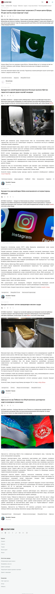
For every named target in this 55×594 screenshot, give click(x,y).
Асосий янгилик (7, 77)
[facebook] (12, 533)
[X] (13, 16)
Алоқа (2, 583)
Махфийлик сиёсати (6, 564)
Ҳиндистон (40, 179)
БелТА (51, 103)
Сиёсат (3, 544)
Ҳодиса (25, 5)
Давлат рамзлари (5, 566)
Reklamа (3, 586)
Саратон (48, 179)
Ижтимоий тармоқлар (28, 292)
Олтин (13, 387)
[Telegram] (7, 16)
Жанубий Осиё (25, 77)
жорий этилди (45, 287)
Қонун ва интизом (33, 5)
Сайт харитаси (5, 581)
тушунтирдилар (5, 173)
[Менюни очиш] (52, 2)
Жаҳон (2, 552)
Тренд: (2, 5)
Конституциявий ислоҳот (45, 5)
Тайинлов (20, 5)
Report (29, 315)
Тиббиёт (27, 179)
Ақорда (15, 5)
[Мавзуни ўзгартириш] (48, 2)
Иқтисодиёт (17, 514)
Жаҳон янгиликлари (23, 387)
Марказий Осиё (6, 514)
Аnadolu (51, 204)
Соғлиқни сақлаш (7, 179)
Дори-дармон (18, 179)
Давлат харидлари (6, 572)
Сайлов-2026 (9, 5)
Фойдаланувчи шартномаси (8, 561)
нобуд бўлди (41, 382)
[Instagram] (2, 16)
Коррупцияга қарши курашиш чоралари (11, 569)
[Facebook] (10, 16)
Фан (33, 179)
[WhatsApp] (5, 16)
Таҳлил (3, 547)
